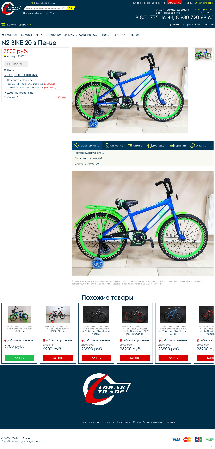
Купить (19, 357)
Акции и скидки (152, 422)
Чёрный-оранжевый (26, 74)
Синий (8, 74)
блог (198, 24)
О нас (137, 422)
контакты (208, 24)
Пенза (51, 3)
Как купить (187, 24)
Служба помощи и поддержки (20, 441)
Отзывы (62, 97)
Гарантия (173, 24)
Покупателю (123, 422)
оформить (174, 2)
